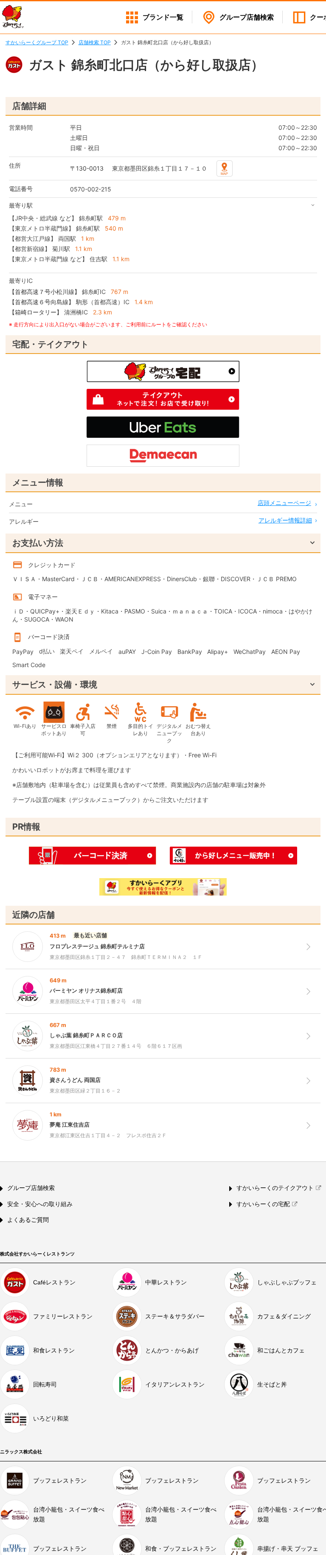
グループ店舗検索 (31, 1187)
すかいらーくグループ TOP (37, 42)
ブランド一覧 (163, 17)
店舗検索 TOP (95, 42)
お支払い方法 (37, 543)
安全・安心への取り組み (40, 1204)
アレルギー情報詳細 (285, 520)
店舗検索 (246, 17)
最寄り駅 (21, 205)
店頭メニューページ (284, 502)
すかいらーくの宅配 (263, 1204)
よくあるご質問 (28, 1219)
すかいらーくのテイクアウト (275, 1187)
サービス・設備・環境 (54, 684)
